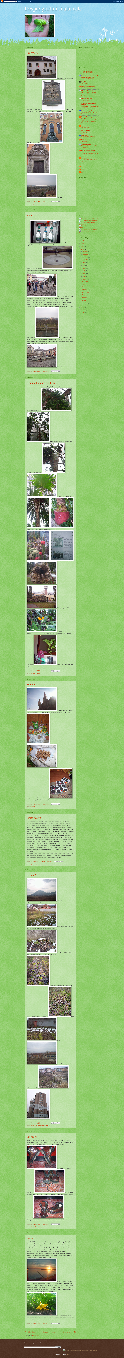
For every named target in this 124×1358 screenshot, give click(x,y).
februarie (85, 279)
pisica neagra (34, 864)
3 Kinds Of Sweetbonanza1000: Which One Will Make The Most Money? (89, 94)
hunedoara (45, 1125)
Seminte (31, 684)
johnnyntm (84, 135)
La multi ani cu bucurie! (87, 72)
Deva (36, 1125)
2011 (82, 313)
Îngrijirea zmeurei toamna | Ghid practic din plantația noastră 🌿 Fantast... (89, 121)
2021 (82, 241)
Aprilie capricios (85, 100)
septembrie (86, 260)
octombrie (85, 257)
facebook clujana (35, 1227)
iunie (84, 268)
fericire (33, 1326)
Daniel (82, 166)
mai (84, 271)
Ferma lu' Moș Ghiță (86, 99)
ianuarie (85, 304)
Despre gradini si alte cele (53, 8)
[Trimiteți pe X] (55, 201)
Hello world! (84, 132)
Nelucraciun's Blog (86, 144)
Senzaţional (84, 141)
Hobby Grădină (85, 131)
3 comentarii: (45, 671)
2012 (82, 310)
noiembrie (85, 254)
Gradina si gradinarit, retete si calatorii (89, 104)
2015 (82, 246)
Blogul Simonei (85, 82)
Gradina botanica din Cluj (41, 383)
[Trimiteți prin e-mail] (52, 201)
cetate (32, 1125)
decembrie (85, 251)
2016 (82, 243)
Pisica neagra (34, 817)
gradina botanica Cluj (36, 673)
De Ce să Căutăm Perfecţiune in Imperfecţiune (89, 160)
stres (40, 1326)
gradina (40, 1125)
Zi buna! (31, 875)
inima (37, 1326)
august (84, 262)
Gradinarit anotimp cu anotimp (87, 117)
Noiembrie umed (85, 127)
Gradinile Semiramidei (87, 126)
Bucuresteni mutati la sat (88, 86)
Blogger (68, 1354)
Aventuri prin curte (86, 71)
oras (49, 1125)
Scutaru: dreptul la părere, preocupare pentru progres (88, 151)
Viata (29, 215)
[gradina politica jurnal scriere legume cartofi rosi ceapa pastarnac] (80, 1350)
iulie (84, 265)
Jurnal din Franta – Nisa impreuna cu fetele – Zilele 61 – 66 (89, 106)
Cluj (32, 204)
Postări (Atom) (36, 1335)
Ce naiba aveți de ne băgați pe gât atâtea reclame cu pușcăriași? (89, 154)
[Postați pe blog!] (54, 201)
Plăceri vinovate (85, 83)
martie (84, 276)
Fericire (31, 1238)
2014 (82, 249)
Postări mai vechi (69, 1332)
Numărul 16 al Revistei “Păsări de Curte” (89, 113)
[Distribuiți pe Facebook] (57, 201)
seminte (33, 806)
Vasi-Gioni (84, 158)
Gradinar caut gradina (87, 111)
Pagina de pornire (49, 1332)
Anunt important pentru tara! (88, 136)
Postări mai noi (30, 1332)
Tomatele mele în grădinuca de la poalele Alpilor (89, 146)
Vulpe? (83, 88)
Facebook (32, 1136)
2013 (82, 307)
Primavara (32, 52)
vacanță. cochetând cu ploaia (88, 78)
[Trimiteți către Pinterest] (59, 201)
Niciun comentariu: (47, 861)
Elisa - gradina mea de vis (88, 91)
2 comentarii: (45, 201)
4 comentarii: (45, 371)
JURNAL (83, 140)
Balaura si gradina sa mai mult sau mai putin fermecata (89, 76)
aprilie (84, 273)
